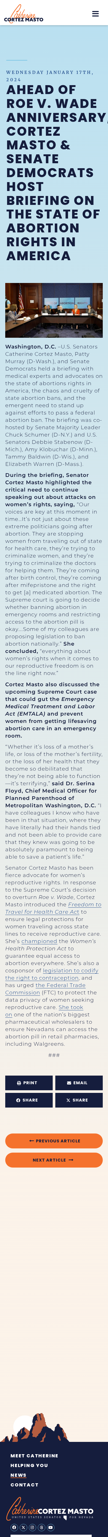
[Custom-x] (23, 1527)
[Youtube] (51, 1527)
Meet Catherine (34, 1456)
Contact (24, 1485)
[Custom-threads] (41, 1527)
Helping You (29, 1465)
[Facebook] (14, 1527)
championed (39, 941)
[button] (95, 14)
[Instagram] (32, 1527)
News (18, 1475)
